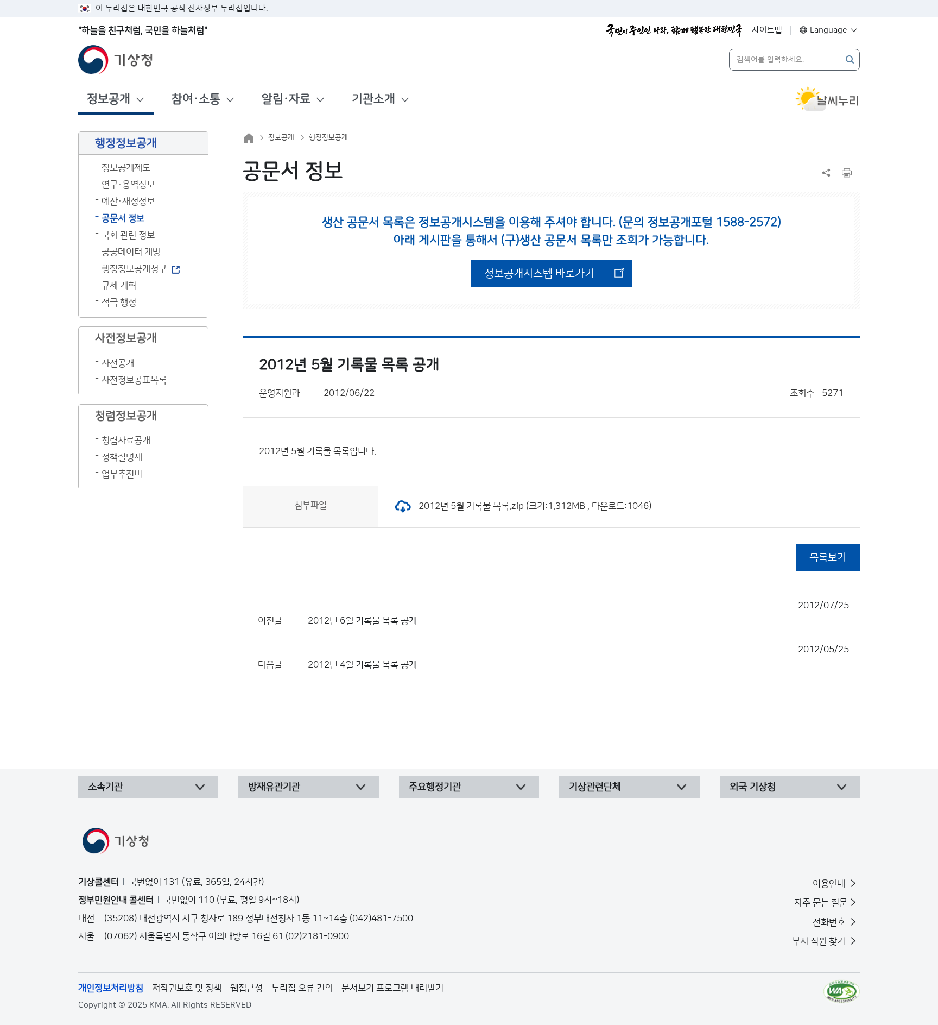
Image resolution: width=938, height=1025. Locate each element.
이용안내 (830, 884)
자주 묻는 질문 (820, 903)
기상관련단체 (595, 787)
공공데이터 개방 (131, 252)
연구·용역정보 (128, 185)
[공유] (826, 173)
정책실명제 (122, 457)
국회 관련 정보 (128, 235)
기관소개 (373, 99)
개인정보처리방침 (110, 988)
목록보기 (827, 557)
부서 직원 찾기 (819, 941)
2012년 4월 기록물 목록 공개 (578, 657)
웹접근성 (246, 988)
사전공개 (118, 363)
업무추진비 (122, 474)
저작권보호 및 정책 (186, 988)
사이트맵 (767, 30)
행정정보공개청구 (134, 269)
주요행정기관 (435, 787)
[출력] (846, 173)
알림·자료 (286, 99)
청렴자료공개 (126, 440)
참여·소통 (196, 99)
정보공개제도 (126, 168)
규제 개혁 (119, 286)
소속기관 (105, 787)
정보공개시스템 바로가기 (539, 274)
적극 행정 (119, 302)
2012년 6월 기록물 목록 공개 (578, 613)
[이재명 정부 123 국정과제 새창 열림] (674, 30)
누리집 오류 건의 (302, 988)
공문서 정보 (123, 218)
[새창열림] (827, 99)
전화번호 (830, 922)
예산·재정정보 (128, 201)
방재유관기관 (274, 787)
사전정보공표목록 (134, 380)
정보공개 (108, 99)
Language (829, 30)
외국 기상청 (753, 787)
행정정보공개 (328, 137)
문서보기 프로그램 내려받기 (392, 988)
